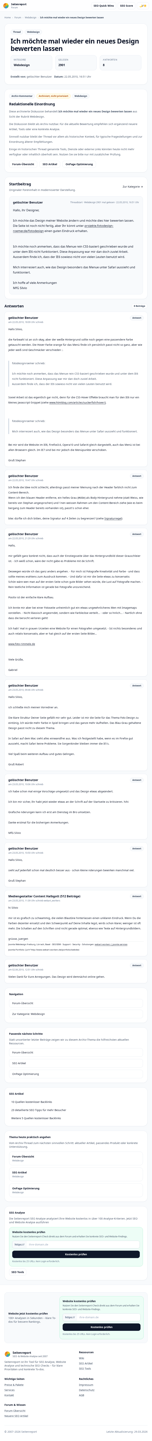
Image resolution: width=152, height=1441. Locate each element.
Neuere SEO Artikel (16, 1416)
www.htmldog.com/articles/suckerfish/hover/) (77, 402)
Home (7, 17)
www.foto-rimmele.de (21, 644)
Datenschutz (87, 1390)
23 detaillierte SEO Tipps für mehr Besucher (38, 1110)
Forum (17, 17)
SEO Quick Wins (104, 5)
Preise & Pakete (14, 1385)
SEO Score (126, 5)
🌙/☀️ (143, 5)
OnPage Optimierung (79, 164)
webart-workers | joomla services (111, 944)
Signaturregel (113, 518)
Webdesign (30, 17)
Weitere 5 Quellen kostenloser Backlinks (36, 1118)
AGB (81, 1395)
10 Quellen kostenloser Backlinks (31, 1102)
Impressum (86, 1385)
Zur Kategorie (133, 186)
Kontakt (9, 1395)
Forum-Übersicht (23, 164)
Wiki (81, 1358)
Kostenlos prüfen (76, 1254)
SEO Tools (17, 1272)
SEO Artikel (50, 164)
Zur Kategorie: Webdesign (28, 1014)
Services (9, 1390)
